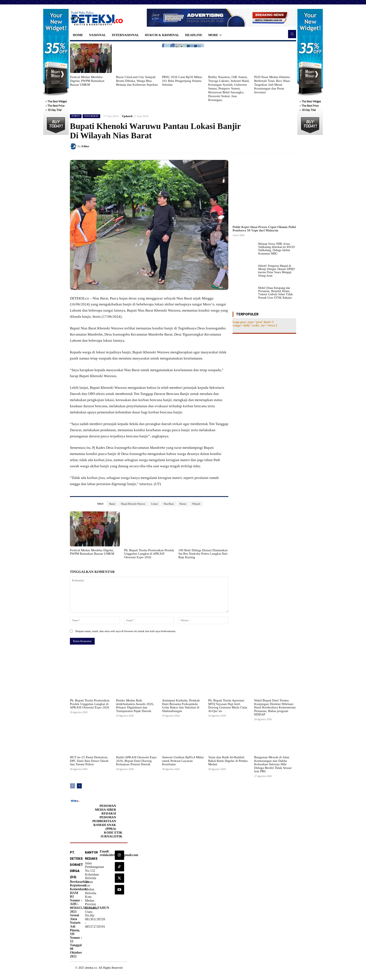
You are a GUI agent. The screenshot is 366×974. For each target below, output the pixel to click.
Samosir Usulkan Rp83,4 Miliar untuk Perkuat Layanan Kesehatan (183, 761)
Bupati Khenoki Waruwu (133, 503)
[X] (272, 146)
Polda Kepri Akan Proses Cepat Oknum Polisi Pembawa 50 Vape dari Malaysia (264, 228)
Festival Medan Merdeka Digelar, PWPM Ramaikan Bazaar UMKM (87, 80)
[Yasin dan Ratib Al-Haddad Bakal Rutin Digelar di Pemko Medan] (229, 738)
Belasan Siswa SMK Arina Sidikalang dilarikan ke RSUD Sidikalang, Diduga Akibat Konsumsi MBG (276, 248)
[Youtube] (119, 889)
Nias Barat (169, 503)
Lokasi (154, 503)
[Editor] (74, 146)
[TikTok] (119, 866)
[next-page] (79, 786)
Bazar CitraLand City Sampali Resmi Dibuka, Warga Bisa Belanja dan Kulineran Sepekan (137, 80)
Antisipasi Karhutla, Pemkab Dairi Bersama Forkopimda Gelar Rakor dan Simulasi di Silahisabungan (181, 706)
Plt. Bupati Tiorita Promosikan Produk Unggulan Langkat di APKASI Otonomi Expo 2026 (149, 554)
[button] (292, 34)
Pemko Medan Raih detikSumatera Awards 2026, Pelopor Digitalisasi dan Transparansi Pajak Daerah (135, 706)
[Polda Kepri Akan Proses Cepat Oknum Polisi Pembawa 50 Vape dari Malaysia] (264, 191)
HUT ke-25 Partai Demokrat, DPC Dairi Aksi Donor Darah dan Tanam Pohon (89, 761)
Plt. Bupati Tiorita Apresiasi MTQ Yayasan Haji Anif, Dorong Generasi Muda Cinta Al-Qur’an (227, 706)
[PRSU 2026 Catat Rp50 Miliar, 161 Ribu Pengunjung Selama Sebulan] (183, 58)
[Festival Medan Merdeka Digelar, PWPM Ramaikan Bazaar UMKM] (91, 58)
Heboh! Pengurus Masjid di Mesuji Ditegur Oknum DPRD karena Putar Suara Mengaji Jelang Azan (276, 270)
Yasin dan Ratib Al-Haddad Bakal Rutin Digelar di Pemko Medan (228, 761)
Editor (85, 146)
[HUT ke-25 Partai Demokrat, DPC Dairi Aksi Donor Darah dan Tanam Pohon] (91, 738)
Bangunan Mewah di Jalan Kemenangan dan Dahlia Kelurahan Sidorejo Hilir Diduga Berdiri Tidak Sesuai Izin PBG (272, 764)
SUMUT (76, 116)
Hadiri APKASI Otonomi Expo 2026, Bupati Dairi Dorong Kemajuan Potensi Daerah (136, 761)
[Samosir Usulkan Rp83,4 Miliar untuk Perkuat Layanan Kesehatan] (183, 738)
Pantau (183, 503)
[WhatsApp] (292, 146)
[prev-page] (72, 786)
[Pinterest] (282, 146)
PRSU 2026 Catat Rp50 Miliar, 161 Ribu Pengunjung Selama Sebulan (182, 80)
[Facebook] (262, 146)
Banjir (112, 503)
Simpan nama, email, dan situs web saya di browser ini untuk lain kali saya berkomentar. (125, 631)
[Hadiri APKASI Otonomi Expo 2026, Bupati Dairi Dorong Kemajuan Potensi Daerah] (137, 738)
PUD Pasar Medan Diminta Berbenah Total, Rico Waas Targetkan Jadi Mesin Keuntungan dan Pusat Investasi (272, 84)
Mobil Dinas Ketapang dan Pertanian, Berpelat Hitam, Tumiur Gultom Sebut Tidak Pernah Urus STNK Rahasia (275, 292)
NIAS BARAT (91, 116)
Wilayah (196, 503)
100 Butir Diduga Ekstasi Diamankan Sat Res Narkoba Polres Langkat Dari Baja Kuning (203, 554)
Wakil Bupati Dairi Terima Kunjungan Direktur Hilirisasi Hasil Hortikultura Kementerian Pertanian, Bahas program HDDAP (275, 707)
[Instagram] (119, 855)
